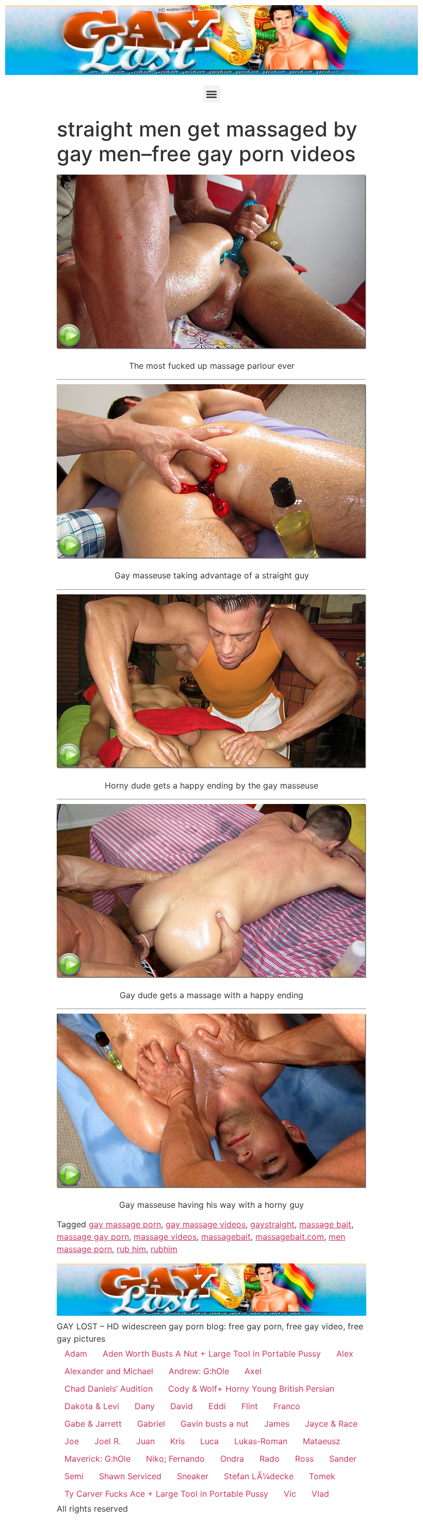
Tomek (322, 1476)
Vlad (320, 1493)
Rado (269, 1458)
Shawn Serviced (130, 1476)
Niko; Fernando (175, 1458)
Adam (75, 1353)
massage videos (165, 1236)
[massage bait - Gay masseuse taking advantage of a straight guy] (211, 556)
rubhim (164, 1249)
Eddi (217, 1406)
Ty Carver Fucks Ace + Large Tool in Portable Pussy (166, 1493)
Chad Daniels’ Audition (108, 1388)
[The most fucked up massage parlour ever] (211, 346)
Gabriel (151, 1423)
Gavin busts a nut (215, 1423)
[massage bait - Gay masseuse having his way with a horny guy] (211, 1185)
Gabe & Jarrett (93, 1423)
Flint (249, 1406)
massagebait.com (289, 1236)
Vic (290, 1493)
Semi (74, 1476)
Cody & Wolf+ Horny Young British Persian (251, 1388)
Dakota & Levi (91, 1406)
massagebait (226, 1236)
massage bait (325, 1224)
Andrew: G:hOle (199, 1371)
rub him (131, 1249)
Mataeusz (321, 1441)
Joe (71, 1441)
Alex (344, 1353)
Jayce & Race (331, 1423)
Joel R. (107, 1441)
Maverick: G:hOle (97, 1458)
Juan (145, 1441)
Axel (253, 1371)
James (276, 1423)
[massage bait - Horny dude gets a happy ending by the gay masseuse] (211, 765)
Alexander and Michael (108, 1371)
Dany (145, 1406)
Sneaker (192, 1476)
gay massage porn (125, 1224)
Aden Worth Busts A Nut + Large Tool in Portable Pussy (212, 1353)
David (181, 1406)
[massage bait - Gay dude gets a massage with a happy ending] (211, 975)
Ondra (232, 1458)
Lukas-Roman (260, 1441)
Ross (304, 1458)
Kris (177, 1441)
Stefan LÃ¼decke (259, 1476)
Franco (286, 1406)
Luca (209, 1441)
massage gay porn (93, 1236)
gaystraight (272, 1224)
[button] (211, 93)
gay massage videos (206, 1224)
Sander (342, 1458)
